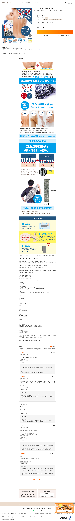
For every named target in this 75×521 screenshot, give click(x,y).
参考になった (24, 362)
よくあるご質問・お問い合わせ (47, 496)
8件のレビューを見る (47, 12)
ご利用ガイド (40, 49)
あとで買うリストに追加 (64, 35)
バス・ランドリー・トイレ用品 (27, 504)
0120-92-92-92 (28, 495)
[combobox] (41, 3)
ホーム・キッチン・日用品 (16, 504)
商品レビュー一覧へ (37, 479)
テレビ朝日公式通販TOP (6, 504)
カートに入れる (56, 32)
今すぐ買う (46, 35)
